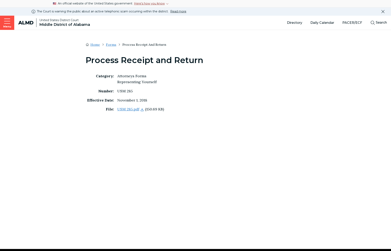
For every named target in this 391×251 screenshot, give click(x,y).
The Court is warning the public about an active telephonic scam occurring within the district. (111, 11)
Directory (294, 23)
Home (95, 45)
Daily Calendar (322, 23)
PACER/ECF (352, 23)
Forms (111, 45)
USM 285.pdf (128, 109)
